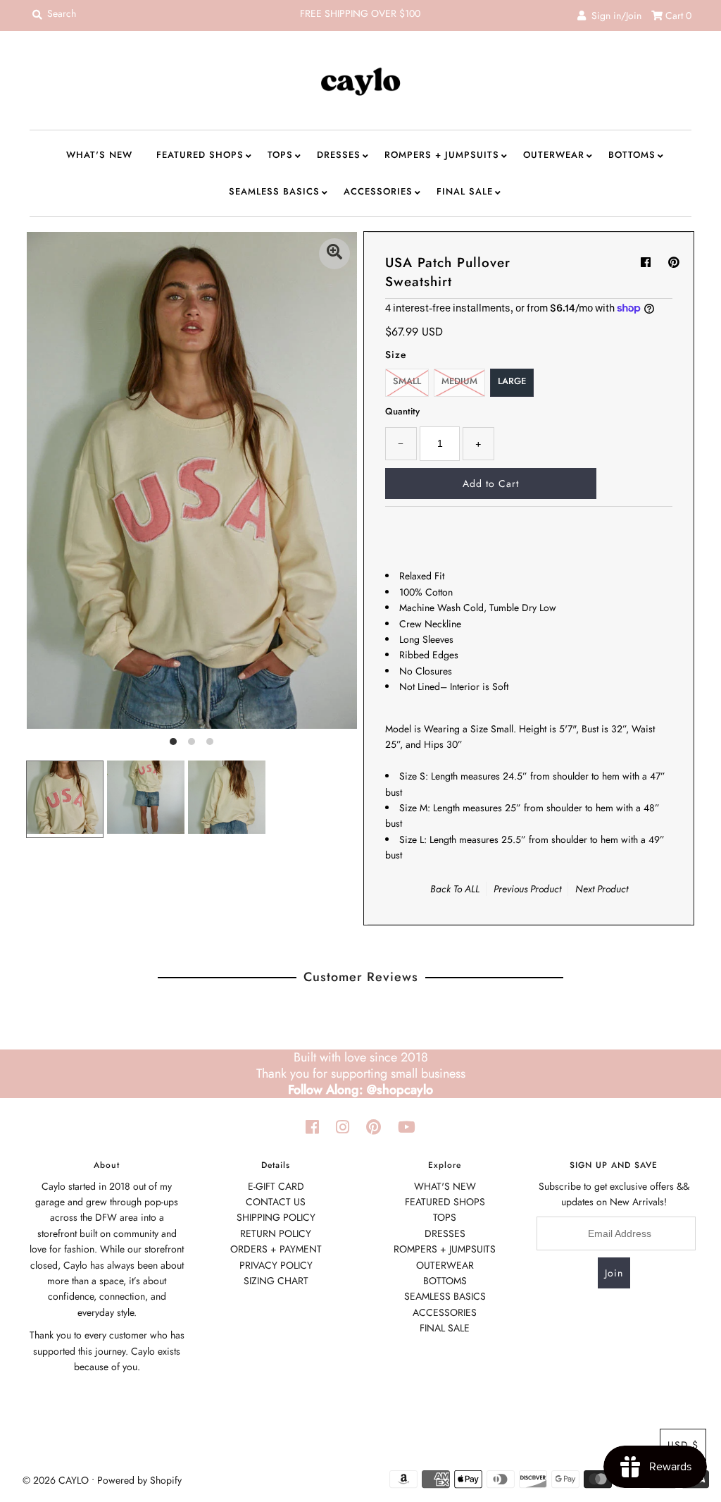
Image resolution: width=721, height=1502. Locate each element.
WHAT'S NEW (99, 154)
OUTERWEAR (553, 154)
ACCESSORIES (378, 191)
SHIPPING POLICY (276, 1217)
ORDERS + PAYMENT (276, 1249)
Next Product (601, 889)
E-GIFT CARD (276, 1186)
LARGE (512, 381)
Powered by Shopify (139, 1480)
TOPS (280, 154)
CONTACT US (276, 1202)
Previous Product (527, 889)
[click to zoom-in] (334, 253)
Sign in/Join (613, 15)
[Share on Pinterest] (673, 262)
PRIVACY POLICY (276, 1265)
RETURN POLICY (275, 1233)
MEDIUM (459, 381)
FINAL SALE (465, 191)
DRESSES (338, 154)
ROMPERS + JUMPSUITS (441, 154)
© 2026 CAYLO (56, 1480)
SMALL (407, 381)
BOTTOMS (632, 154)
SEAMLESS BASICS (274, 191)
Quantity (402, 411)
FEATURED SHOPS (200, 154)
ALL (472, 889)
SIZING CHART (276, 1281)
